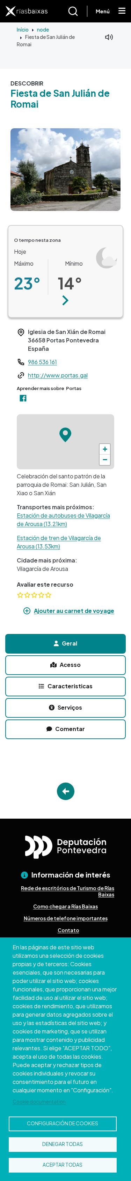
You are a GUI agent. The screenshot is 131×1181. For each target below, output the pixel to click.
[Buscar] (77, 11)
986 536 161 (42, 362)
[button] (65, 300)
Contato (68, 930)
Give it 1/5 (20, 595)
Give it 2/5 (27, 595)
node (43, 29)
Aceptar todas (62, 1165)
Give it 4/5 (41, 595)
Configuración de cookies (62, 1123)
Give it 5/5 (48, 595)
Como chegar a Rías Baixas (65, 906)
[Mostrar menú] (121, 11)
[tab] (65, 644)
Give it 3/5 (34, 595)
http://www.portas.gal (58, 375)
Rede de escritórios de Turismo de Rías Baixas (67, 891)
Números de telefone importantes (66, 918)
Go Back (65, 791)
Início (23, 29)
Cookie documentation (39, 1102)
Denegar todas (62, 1144)
